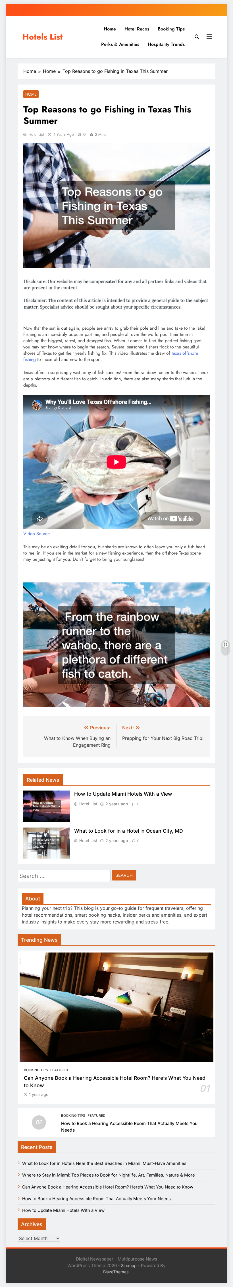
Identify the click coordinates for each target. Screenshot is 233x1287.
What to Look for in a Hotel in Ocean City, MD (128, 831)
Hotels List (42, 37)
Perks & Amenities (120, 44)
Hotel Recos (136, 29)
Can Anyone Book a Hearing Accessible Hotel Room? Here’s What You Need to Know (107, 1187)
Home (110, 29)
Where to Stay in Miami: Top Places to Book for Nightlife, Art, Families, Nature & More (108, 1175)
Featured (59, 1070)
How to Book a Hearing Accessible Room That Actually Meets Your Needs (96, 1198)
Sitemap (129, 1265)
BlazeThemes (116, 1271)
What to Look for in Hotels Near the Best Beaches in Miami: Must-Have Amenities (104, 1163)
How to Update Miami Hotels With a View (123, 794)
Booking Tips (171, 29)
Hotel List (36, 134)
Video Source (36, 533)
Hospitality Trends (166, 44)
